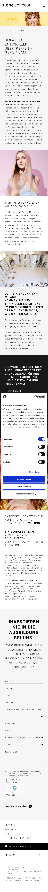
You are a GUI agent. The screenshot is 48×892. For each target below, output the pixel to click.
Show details (34, 472)
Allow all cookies (24, 479)
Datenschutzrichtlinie (14, 867)
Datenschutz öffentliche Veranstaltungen (23, 871)
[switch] (41, 447)
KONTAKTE (11, 829)
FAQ (7, 834)
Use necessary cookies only (24, 494)
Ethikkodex (9, 873)
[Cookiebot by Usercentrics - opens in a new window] (34, 396)
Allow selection (24, 486)
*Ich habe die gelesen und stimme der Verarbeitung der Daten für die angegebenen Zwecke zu (25, 773)
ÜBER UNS (10, 825)
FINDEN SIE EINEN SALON (20, 846)
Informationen (25, 771)
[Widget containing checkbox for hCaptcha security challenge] (14, 785)
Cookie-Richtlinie (12, 869)
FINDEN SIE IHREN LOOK (18, 838)
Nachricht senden (16, 806)
